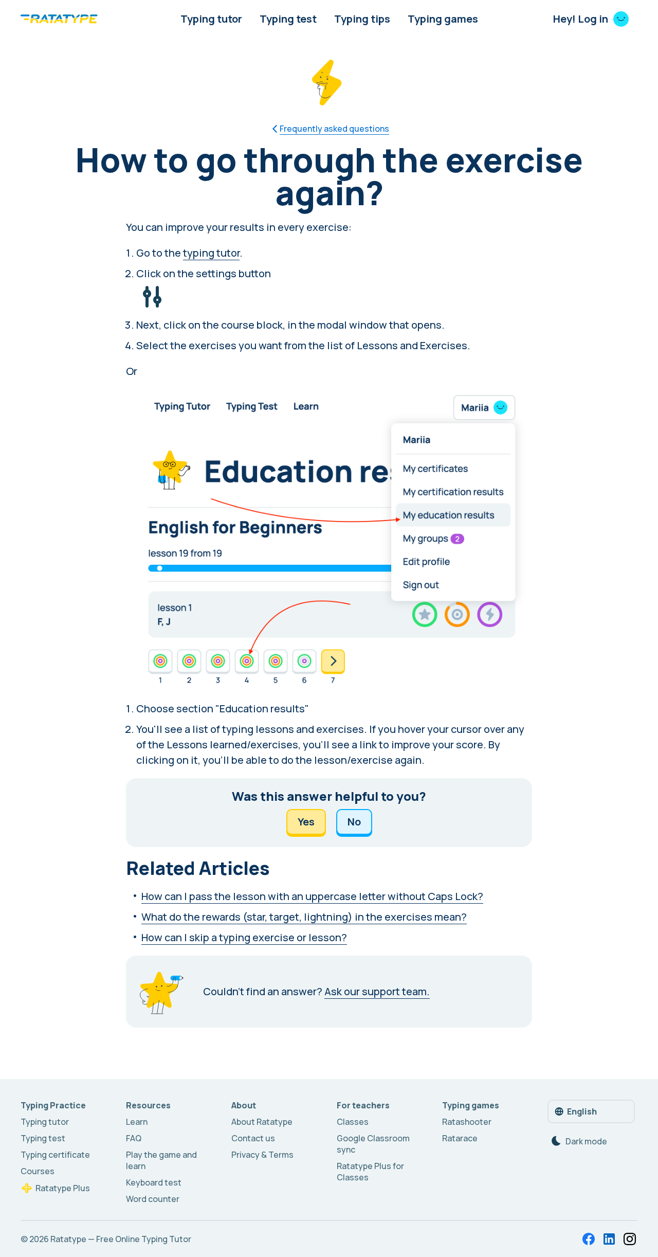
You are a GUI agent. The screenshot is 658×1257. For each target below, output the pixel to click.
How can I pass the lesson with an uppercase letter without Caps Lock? (312, 896)
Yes (306, 822)
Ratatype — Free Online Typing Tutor (120, 1239)
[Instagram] (629, 1239)
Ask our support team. (377, 991)
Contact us (253, 1138)
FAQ (133, 1138)
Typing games (443, 19)
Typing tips (362, 19)
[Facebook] (588, 1239)
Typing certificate (55, 1154)
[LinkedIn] (609, 1239)
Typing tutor (211, 19)
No (354, 822)
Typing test (288, 19)
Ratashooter (466, 1121)
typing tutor (211, 253)
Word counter (152, 1199)
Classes (353, 1121)
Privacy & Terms (262, 1154)
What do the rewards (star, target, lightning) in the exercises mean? (304, 917)
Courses (37, 1171)
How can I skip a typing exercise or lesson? (244, 937)
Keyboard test (153, 1182)
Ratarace (460, 1138)
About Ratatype (262, 1121)
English (582, 1111)
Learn (137, 1121)
